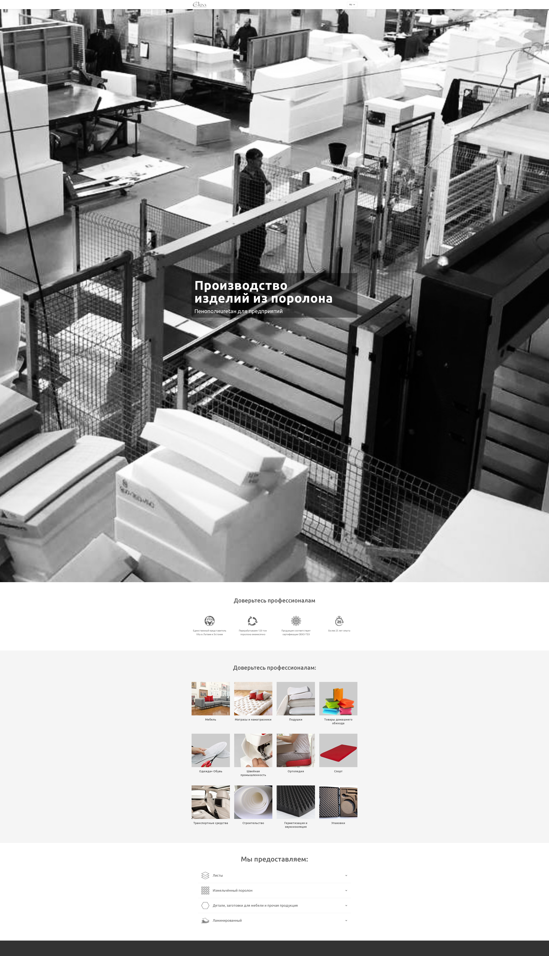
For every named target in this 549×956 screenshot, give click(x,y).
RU (350, 4)
